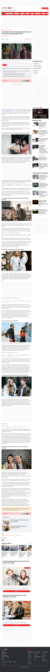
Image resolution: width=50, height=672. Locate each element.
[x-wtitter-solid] (27, 81)
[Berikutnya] (31, 595)
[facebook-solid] (25, 81)
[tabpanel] (17, 72)
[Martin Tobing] (3, 540)
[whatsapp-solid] (23, 81)
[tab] (4, 65)
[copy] (30, 81)
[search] (40, 8)
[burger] (47, 10)
